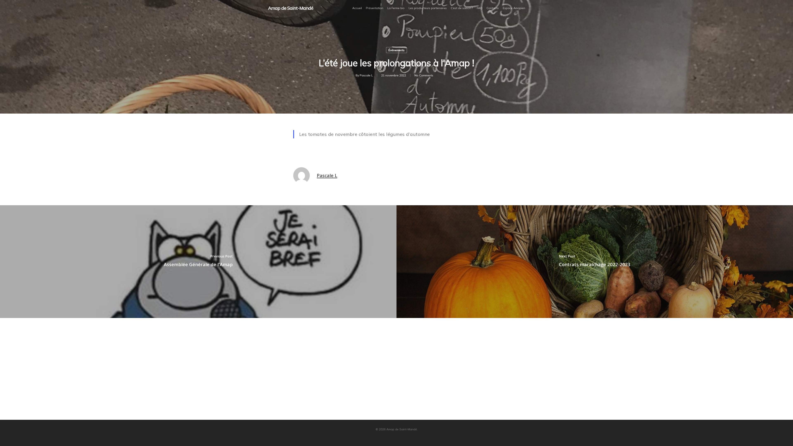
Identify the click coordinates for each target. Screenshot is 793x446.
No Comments (423, 75)
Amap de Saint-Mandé (290, 8)
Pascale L (366, 75)
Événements (396, 50)
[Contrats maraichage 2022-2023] (594, 261)
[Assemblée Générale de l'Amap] (198, 261)
